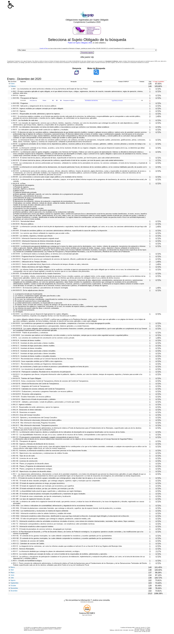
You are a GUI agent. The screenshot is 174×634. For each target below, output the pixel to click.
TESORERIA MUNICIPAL (91, 100)
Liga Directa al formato (117, 100)
